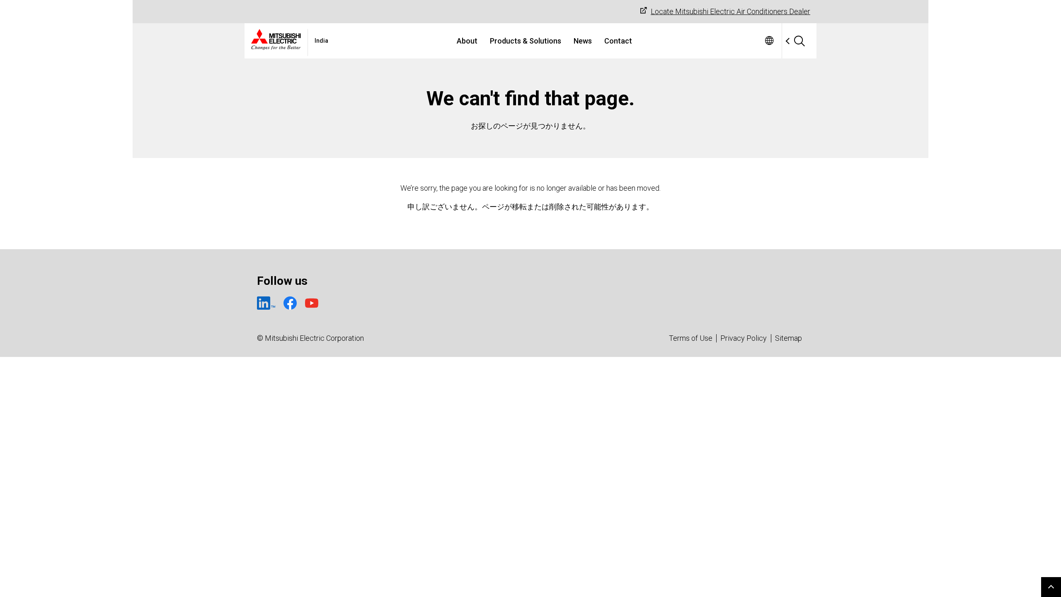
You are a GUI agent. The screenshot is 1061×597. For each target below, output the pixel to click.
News (583, 40)
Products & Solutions (525, 40)
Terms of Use (690, 338)
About (467, 40)
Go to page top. (1051, 587)
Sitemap (788, 338)
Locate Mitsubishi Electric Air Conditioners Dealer (730, 11)
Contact (618, 40)
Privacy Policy (743, 338)
